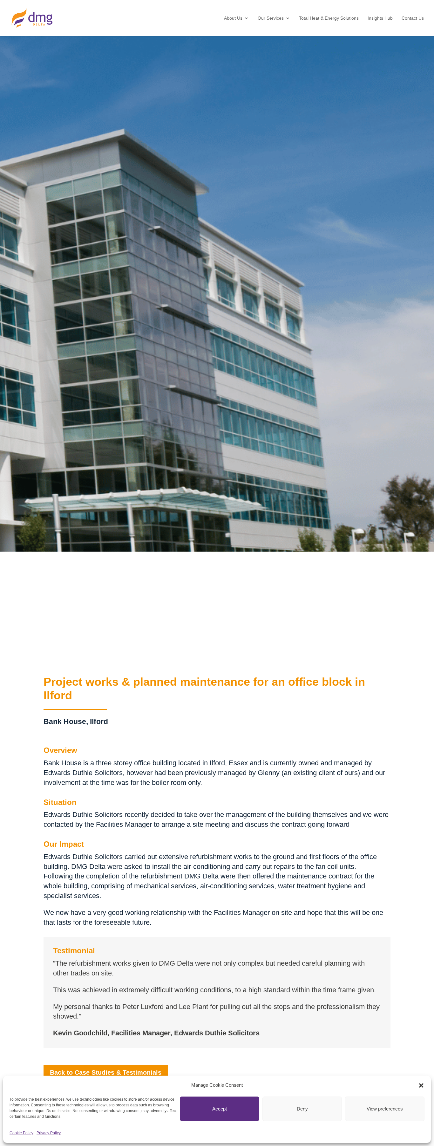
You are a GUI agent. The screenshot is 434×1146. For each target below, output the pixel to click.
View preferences (385, 1108)
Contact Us (413, 18)
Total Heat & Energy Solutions (329, 18)
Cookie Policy (21, 1133)
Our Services (271, 18)
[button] (421, 1085)
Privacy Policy (49, 1133)
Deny (302, 1108)
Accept (219, 1108)
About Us (233, 18)
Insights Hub (380, 18)
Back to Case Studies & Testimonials (105, 1072)
